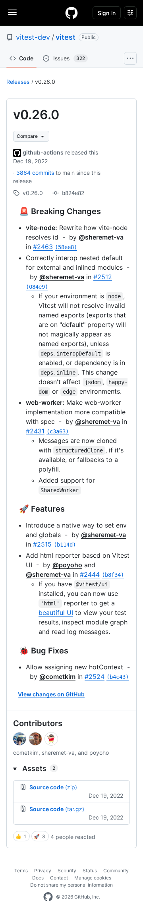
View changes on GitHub (51, 694)
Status (90, 871)
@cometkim (57, 676)
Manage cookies (92, 878)
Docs (38, 878)
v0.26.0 (45, 81)
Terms (21, 871)
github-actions (43, 152)
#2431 (35, 431)
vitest (65, 37)
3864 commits (36, 172)
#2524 (94, 676)
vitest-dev (33, 37)
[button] (71, 768)
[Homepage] (71, 12)
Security (67, 871)
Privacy (42, 871)
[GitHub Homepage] (48, 897)
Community (116, 871)
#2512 (102, 277)
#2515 (42, 544)
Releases (17, 81)
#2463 (43, 247)
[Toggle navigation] (12, 12)
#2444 (90, 574)
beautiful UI (56, 613)
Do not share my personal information (71, 885)
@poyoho (67, 565)
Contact (59, 878)
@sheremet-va (101, 237)
